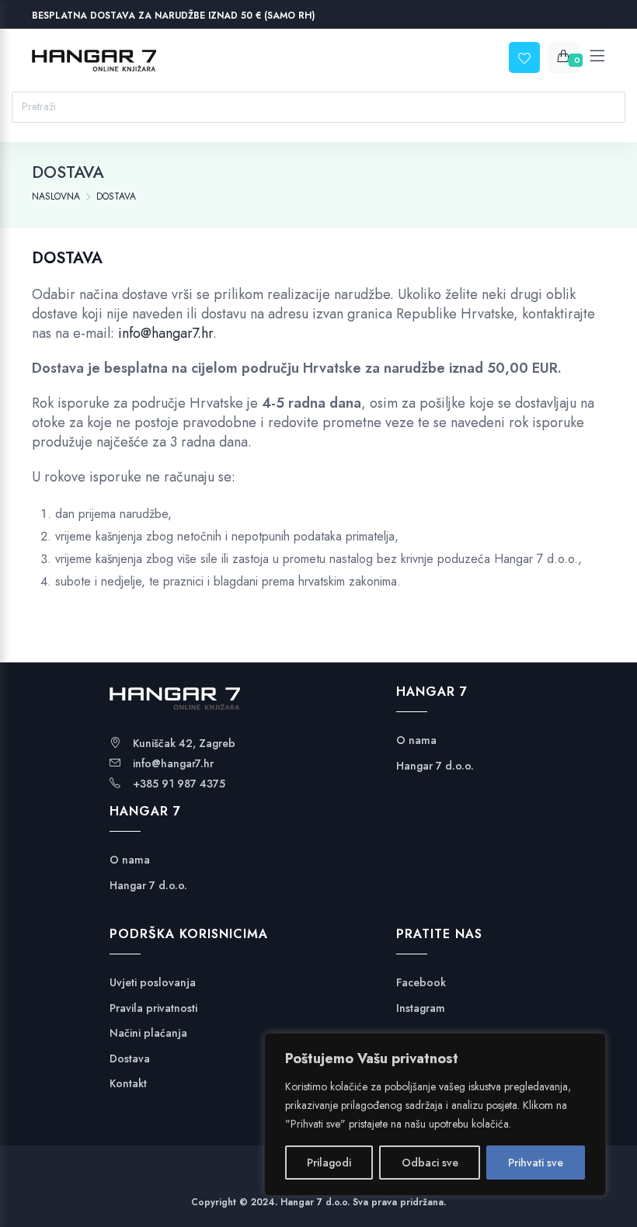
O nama (130, 860)
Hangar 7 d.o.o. (148, 885)
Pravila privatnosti (153, 1008)
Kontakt (128, 1083)
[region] (435, 1114)
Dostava (130, 1058)
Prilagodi (329, 1162)
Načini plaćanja (148, 1033)
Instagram (420, 1008)
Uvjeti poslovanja (153, 982)
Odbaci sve (430, 1162)
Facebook (421, 982)
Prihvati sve (535, 1162)
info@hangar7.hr (165, 333)
